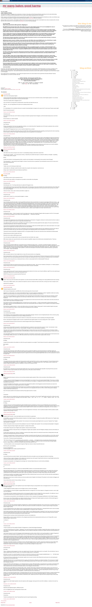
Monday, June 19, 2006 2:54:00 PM (9, 260)
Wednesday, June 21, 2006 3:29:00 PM (10, 577)
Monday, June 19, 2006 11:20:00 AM (9, 133)
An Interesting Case (75, 95)
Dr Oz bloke (6, 173)
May (73, 102)
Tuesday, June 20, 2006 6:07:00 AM (9, 371)
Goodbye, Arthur (75, 85)
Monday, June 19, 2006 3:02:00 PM (9, 275)
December (74, 71)
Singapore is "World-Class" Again (78, 97)
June (73, 77)
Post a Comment (3, 600)
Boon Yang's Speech (76, 101)
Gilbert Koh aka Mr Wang (8, 277)
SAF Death (74, 87)
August (74, 75)
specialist (22, 20)
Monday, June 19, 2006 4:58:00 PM (9, 323)
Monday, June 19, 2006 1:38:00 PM (9, 192)
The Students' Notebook (76, 80)
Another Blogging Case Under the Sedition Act (80, 94)
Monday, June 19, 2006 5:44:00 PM (9, 336)
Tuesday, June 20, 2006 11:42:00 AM (9, 450)
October (74, 73)
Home (30, 602)
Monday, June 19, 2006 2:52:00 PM (9, 250)
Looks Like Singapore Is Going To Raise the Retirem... (81, 92)
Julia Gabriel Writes (75, 91)
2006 (72, 70)
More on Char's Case (76, 93)
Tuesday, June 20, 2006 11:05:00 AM (9, 412)
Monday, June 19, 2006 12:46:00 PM (9, 181)
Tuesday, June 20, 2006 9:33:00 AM (9, 399)
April (73, 103)
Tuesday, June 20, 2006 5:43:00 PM (9, 545)
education (9, 88)
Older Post (58, 602)
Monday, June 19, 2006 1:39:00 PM (9, 198)
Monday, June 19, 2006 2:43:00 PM (9, 216)
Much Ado (74, 84)
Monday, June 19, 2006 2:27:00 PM (9, 209)
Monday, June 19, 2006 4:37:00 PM (9, 309)
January (74, 106)
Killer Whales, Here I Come (77, 96)
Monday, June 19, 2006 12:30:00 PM (9, 171)
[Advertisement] (85, 15)
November (74, 72)
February (74, 105)
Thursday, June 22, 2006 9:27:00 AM (9, 591)
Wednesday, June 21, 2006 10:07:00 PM (10, 583)
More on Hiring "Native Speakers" (78, 83)
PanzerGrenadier (7, 287)
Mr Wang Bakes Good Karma (22, 5)
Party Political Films (75, 86)
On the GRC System (76, 82)
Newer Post (3, 602)
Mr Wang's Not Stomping (76, 90)
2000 (72, 108)
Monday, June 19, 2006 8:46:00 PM (9, 355)
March (74, 104)
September (75, 74)
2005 (72, 107)
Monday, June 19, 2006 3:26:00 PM (9, 285)
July (73, 76)
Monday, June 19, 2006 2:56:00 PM (9, 267)
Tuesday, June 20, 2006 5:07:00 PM (9, 523)
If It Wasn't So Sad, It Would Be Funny (79, 81)
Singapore (5, 88)
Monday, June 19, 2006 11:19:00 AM (9, 120)
